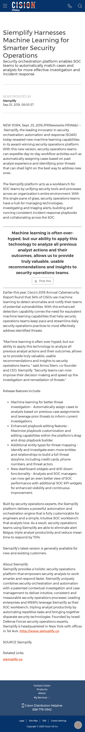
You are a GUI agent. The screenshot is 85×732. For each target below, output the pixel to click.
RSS (44, 720)
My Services (41, 697)
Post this (45, 281)
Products (42, 689)
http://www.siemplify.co (39, 631)
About (42, 693)
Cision (48, 726)
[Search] (80, 6)
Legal (21, 720)
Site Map (33, 720)
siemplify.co (13, 659)
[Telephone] (70, 6)
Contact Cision (42, 685)
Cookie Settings (58, 720)
